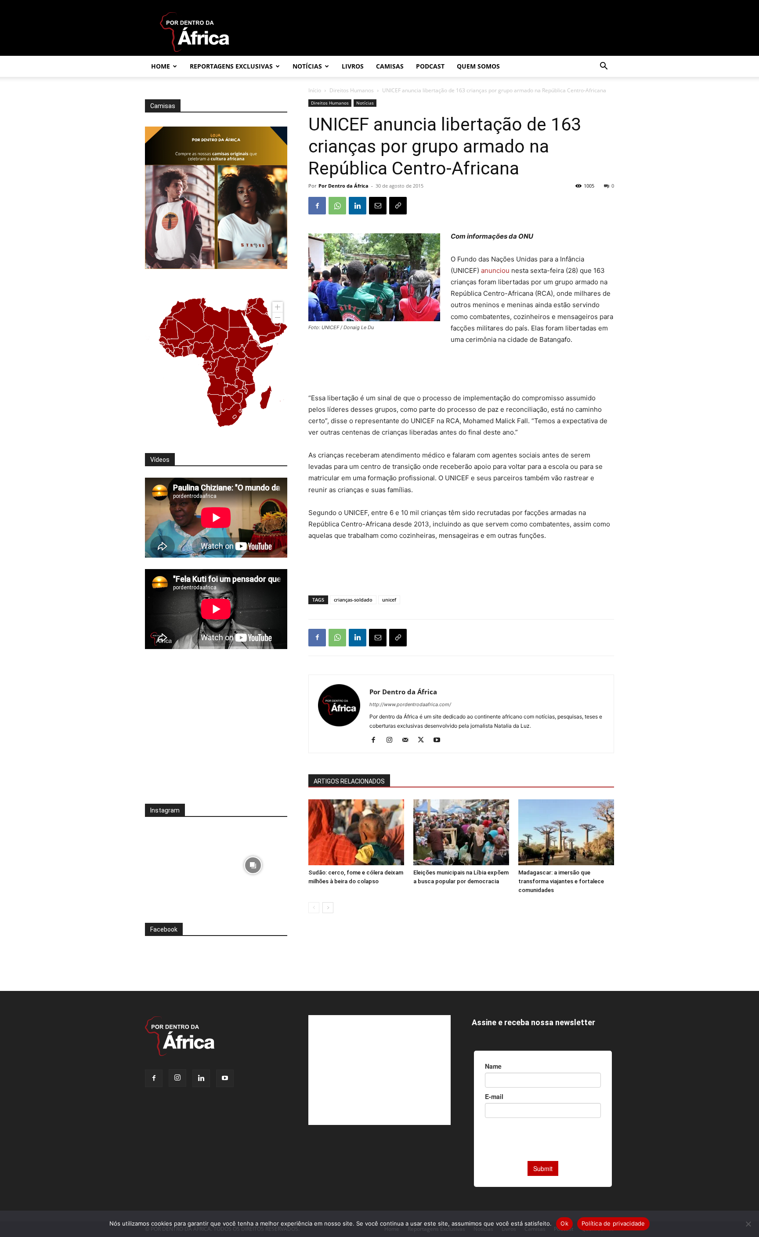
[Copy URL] (398, 205)
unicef (389, 599)
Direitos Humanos (351, 90)
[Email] (378, 205)
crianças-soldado (353, 599)
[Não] (748, 1223)
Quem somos (478, 66)
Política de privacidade (613, 1223)
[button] (603, 67)
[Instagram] (392, 740)
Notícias (307, 66)
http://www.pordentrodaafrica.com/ (410, 704)
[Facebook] (317, 205)
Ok (564, 1223)
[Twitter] (424, 740)
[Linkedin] (357, 205)
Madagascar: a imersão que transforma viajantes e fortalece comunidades (561, 881)
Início (314, 90)
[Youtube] (440, 740)
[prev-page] (313, 907)
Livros (353, 66)
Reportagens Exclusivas (231, 66)
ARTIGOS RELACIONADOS (349, 781)
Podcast (430, 66)
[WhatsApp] (337, 205)
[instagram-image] (179, 862)
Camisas (390, 66)
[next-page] (327, 907)
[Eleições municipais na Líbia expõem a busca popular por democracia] (461, 832)
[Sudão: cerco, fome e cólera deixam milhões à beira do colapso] (356, 832)
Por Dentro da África (343, 185)
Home (160, 66)
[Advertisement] (461, 370)
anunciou (495, 270)
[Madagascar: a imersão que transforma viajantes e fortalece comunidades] (566, 832)
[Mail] (408, 740)
